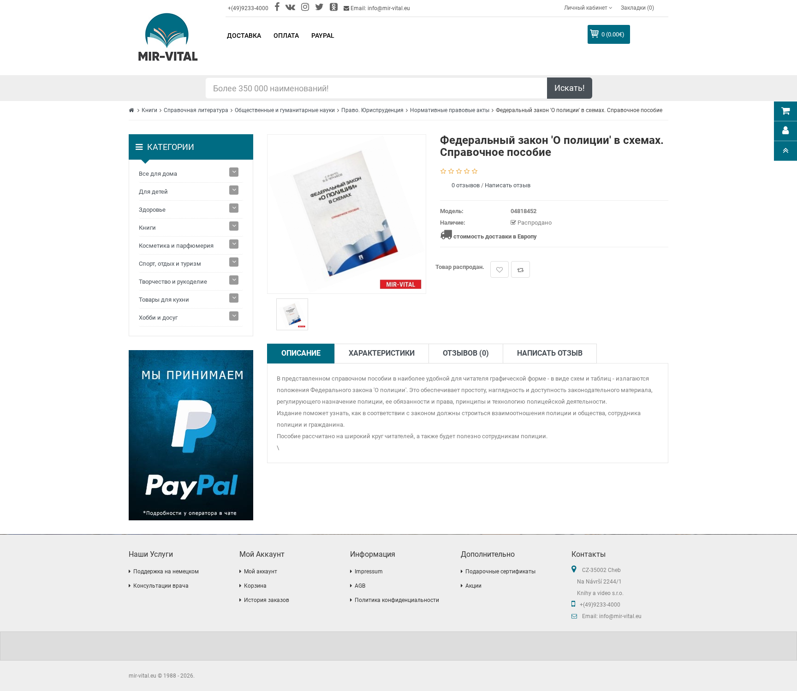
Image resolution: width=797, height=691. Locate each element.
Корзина (255, 586)
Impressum (369, 571)
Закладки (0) (637, 8)
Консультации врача (161, 586)
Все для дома (158, 173)
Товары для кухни (164, 299)
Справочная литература (196, 110)
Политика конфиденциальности (397, 600)
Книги (149, 110)
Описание (301, 353)
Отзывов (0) (466, 353)
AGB (360, 586)
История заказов (266, 600)
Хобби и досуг (158, 317)
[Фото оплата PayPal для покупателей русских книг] (191, 435)
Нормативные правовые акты (449, 110)
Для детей (153, 191)
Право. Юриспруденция (372, 110)
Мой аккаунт (260, 571)
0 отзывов (466, 185)
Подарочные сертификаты (500, 571)
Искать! (569, 88)
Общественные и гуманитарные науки (285, 110)
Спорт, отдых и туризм (170, 263)
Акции (473, 586)
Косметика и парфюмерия (176, 245)
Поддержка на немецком (166, 571)
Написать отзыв (507, 185)
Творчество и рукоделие (173, 281)
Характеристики (382, 353)
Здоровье (152, 209)
